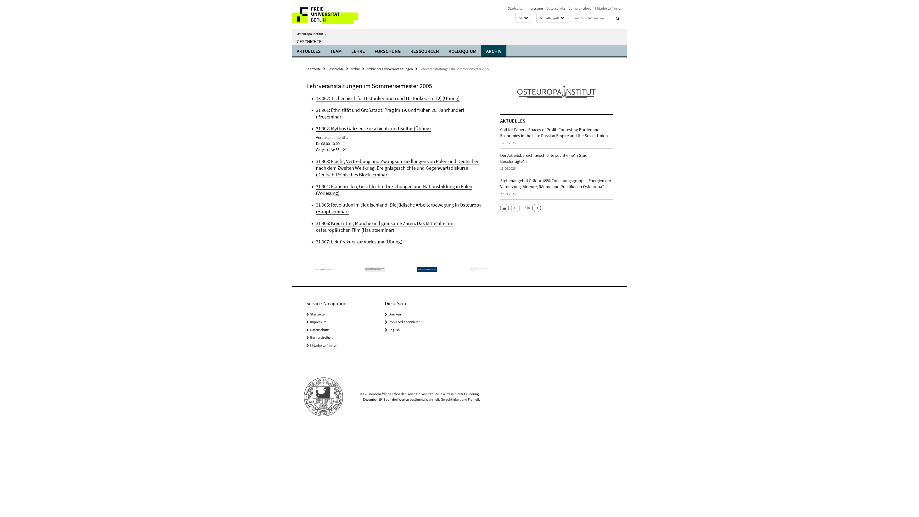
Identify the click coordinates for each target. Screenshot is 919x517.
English (394, 329)
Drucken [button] (395, 314)
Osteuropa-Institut (311, 33)
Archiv (494, 51)
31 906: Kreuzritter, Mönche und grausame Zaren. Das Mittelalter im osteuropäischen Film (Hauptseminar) (384, 226)
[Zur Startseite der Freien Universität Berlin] (332, 14)
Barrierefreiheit (579, 8)
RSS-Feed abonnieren (404, 322)
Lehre (358, 51)
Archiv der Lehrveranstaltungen (389, 69)
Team (336, 51)
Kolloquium (462, 51)
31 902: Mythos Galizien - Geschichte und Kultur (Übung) (373, 128)
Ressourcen (424, 51)
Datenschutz (555, 8)
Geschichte (309, 41)
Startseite (515, 8)
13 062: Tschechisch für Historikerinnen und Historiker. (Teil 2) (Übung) (388, 98)
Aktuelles (309, 51)
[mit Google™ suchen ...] (617, 18)
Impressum (534, 8)
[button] (523, 18)
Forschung (388, 51)
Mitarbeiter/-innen (608, 8)
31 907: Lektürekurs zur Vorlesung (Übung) (359, 241)
